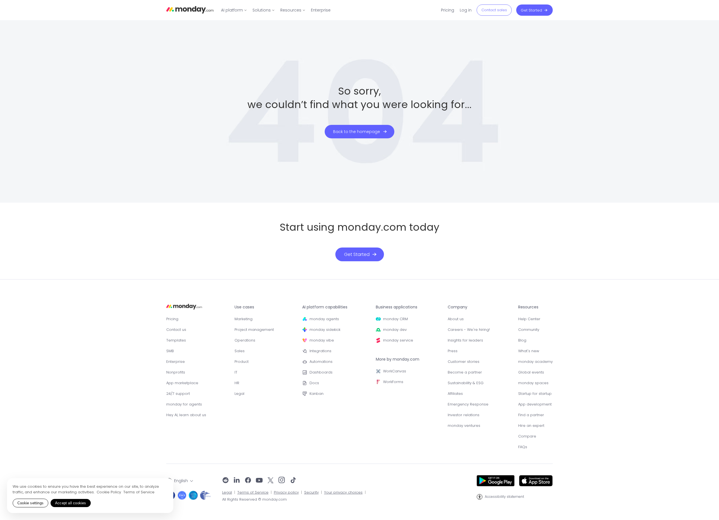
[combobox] (179, 480)
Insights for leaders (465, 340)
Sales (240, 351)
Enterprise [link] (321, 10)
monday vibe (322, 340)
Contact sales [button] (494, 10)
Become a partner (465, 372)
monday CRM (395, 319)
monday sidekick (325, 329)
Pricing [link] (447, 10)
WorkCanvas (394, 371)
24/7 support (178, 393)
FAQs (522, 447)
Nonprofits (175, 372)
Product (242, 361)
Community (528, 329)
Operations (245, 340)
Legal (239, 393)
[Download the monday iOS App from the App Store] (536, 480)
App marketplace (182, 383)
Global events (531, 372)
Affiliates (455, 393)
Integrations (320, 351)
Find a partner (531, 415)
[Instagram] (281, 481)
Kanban (317, 393)
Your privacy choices (343, 493)
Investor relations (463, 415)
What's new (528, 351)
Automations (321, 361)
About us (456, 319)
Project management (254, 329)
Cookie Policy (109, 492)
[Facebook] (248, 481)
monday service (398, 340)
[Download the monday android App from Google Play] (496, 480)
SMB (170, 351)
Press (453, 351)
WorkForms (393, 381)
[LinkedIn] (236, 481)
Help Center (529, 319)
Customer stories (463, 361)
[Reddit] (225, 481)
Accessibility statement (504, 497)
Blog (522, 340)
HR (237, 383)
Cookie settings (30, 503)
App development (535, 404)
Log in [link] (466, 10)
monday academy (535, 361)
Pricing (172, 319)
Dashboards (321, 372)
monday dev (395, 329)
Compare (527, 436)
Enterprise (175, 361)
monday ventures (464, 425)
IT (236, 372)
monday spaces (533, 383)
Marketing (243, 319)
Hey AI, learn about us (186, 415)
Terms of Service (253, 493)
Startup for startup (535, 393)
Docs (314, 383)
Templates (176, 340)
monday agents (324, 319)
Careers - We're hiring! (469, 329)
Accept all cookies (70, 503)
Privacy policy (286, 493)
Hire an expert (531, 425)
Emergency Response (468, 404)
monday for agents (184, 404)
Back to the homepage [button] (356, 131)
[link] (234, 10)
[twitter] (270, 481)
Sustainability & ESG (466, 383)
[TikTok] (293, 481)
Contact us (176, 329)
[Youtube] (259, 481)
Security (311, 493)
